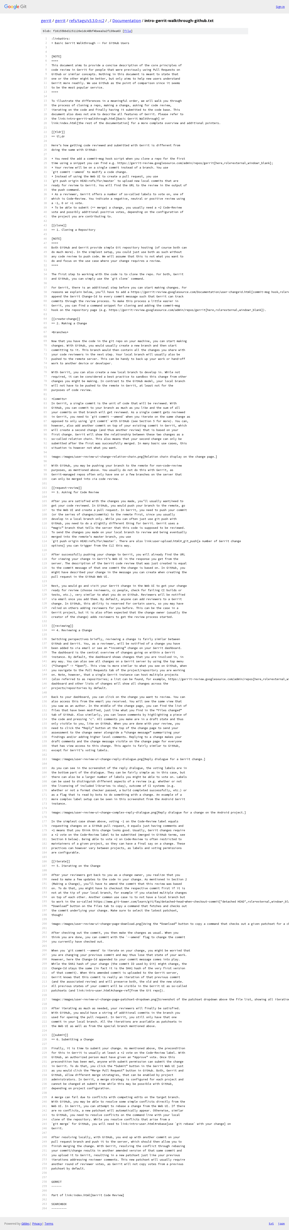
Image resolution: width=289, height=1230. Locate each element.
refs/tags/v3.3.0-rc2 (86, 20)
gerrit (46, 20)
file (127, 31)
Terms (48, 1224)
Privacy (37, 1224)
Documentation (126, 20)
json (281, 1223)
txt (271, 1223)
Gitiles (25, 1224)
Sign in (280, 7)
